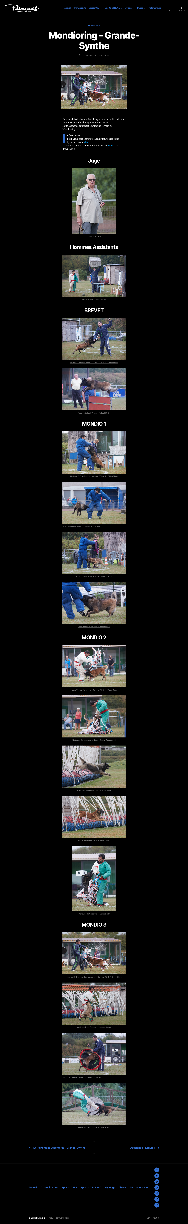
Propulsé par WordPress (58, 1218)
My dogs (128, 8)
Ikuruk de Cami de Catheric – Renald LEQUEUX (81, 1077)
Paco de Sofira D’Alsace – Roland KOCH (94, 413)
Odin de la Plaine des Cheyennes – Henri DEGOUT (82, 526)
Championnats (79, 8)
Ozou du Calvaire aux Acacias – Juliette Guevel (94, 576)
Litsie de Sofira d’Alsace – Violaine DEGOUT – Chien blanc (94, 363)
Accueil (67, 8)
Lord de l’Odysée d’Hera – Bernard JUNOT (94, 840)
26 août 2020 (103, 55)
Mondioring (94, 26)
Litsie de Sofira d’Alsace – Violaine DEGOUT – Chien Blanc (94, 476)
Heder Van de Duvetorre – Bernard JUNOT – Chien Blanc (94, 690)
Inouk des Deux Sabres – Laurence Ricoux (94, 1027)
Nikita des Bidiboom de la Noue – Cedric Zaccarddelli (94, 740)
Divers (140, 8)
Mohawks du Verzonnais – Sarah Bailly (94, 914)
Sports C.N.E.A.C (112, 8)
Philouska (88, 55)
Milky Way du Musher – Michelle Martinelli (94, 790)
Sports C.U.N (94, 8)
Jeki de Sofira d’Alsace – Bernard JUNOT (94, 1127)
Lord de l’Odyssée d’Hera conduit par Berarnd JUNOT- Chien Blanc (94, 977)
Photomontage (154, 8)
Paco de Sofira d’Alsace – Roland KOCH (94, 627)
